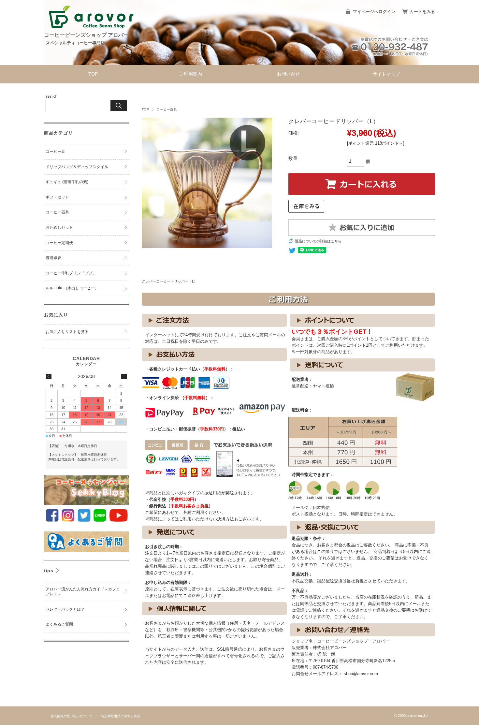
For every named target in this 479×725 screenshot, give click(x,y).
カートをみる (422, 11)
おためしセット (59, 227)
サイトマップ (386, 74)
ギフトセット (57, 197)
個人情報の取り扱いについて (72, 716)
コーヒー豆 (55, 151)
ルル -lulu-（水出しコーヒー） (72, 288)
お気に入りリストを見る (67, 331)
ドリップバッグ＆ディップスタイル (77, 167)
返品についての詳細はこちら (318, 241)
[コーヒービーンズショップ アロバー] (91, 29)
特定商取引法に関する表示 (120, 716)
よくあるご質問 (59, 624)
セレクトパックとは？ (65, 609)
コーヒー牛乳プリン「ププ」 (71, 273)
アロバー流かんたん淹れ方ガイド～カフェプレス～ (83, 592)
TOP (93, 74)
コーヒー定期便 (59, 242)
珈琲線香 (53, 257)
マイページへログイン (374, 11)
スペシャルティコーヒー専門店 (75, 42)
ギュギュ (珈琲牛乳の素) (67, 182)
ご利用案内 (190, 74)
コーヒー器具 (166, 109)
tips (48, 570)
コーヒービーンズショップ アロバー (86, 35)
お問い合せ (288, 74)
